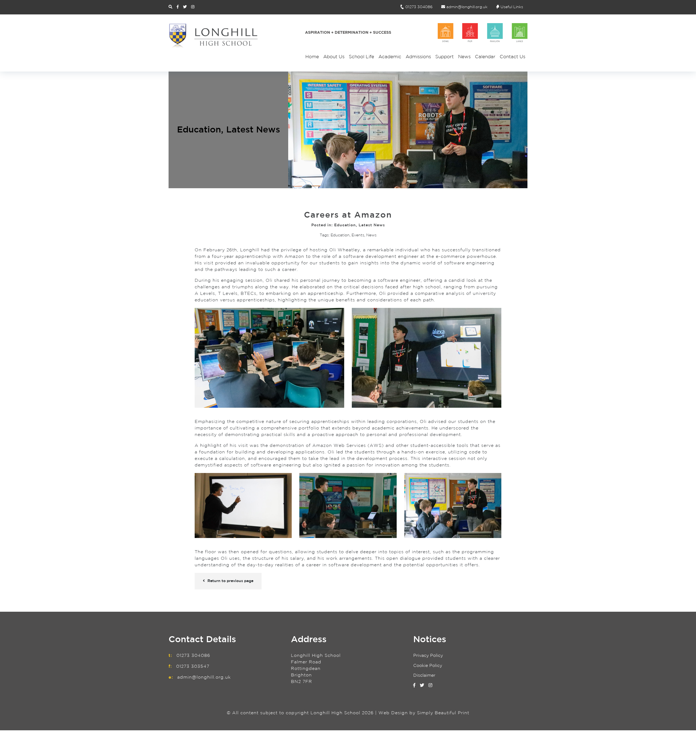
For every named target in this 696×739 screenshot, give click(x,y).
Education (199, 130)
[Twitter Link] (185, 7)
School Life (361, 57)
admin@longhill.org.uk (466, 7)
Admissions (418, 57)
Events (358, 235)
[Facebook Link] (178, 7)
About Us (333, 57)
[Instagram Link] (192, 7)
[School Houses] (482, 32)
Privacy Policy (428, 656)
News (464, 57)
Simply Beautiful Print (443, 713)
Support (444, 57)
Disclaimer (424, 675)
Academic (389, 57)
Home (312, 57)
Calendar (485, 57)
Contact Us (512, 57)
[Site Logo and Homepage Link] (213, 35)
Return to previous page (230, 581)
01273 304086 (419, 7)
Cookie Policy (427, 666)
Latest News (253, 130)
